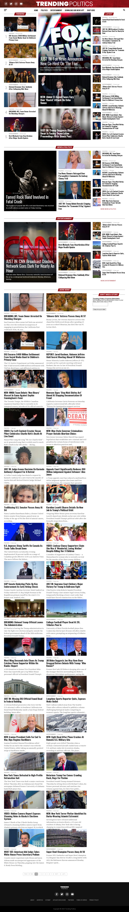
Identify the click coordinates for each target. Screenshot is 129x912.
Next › (57, 874)
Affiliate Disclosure (59, 900)
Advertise (40, 900)
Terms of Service (81, 900)
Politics (44, 10)
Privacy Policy (94, 900)
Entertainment (56, 10)
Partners (71, 900)
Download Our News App (74, 10)
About (32, 900)
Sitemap (47, 900)
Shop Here (91, 10)
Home (36, 10)
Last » (64, 874)
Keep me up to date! (99, 309)
